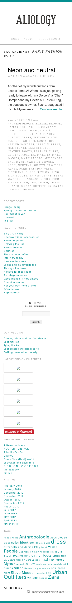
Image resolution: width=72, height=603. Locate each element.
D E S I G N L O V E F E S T (21, 466)
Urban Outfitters (36, 186)
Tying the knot (13, 345)
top (33, 182)
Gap (21, 551)
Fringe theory (12, 206)
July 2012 (10, 509)
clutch (14, 134)
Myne (20, 161)
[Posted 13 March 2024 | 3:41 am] (18, 411)
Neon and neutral (31, 69)
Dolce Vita (44, 542)
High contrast (12, 292)
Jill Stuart (17, 148)
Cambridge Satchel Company (32, 127)
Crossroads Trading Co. (42, 134)
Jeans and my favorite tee (20, 264)
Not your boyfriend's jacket (20, 285)
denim (34, 542)
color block (20, 542)
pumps (8, 568)
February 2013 (13, 485)
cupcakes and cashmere (19, 462)
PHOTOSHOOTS (50, 39)
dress (26, 137)
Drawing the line (14, 243)
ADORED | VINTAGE (16, 448)
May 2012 (10, 516)
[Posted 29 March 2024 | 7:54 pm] (18, 389)
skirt (7, 573)
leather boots (20, 151)
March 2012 (11, 523)
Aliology (13, 588)
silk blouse (17, 175)
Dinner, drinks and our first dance (25, 338)
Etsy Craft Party (13, 233)
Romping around (14, 282)
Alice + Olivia (11, 537)
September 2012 (14, 503)
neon (12, 165)
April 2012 (10, 520)
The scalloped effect (16, 254)
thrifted (52, 179)
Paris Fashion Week (35, 168)
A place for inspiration (18, 271)
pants (12, 168)
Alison (16, 76)
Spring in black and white (20, 210)
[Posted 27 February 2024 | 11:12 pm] (18, 422)
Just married (11, 341)
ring (55, 172)
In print (8, 220)
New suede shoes (15, 261)
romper (37, 568)
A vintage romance (15, 275)
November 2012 (14, 496)
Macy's (11, 559)
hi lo (54, 551)
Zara (57, 186)
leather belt (39, 148)
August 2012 (12, 506)
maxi (44, 559)
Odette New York (48, 165)
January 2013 (12, 489)
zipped (8, 473)
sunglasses (32, 179)
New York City (22, 564)
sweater (41, 573)
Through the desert (16, 268)
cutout (14, 137)
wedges (43, 577)
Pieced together (14, 240)
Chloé (45, 130)
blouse (55, 123)
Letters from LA (21, 155)
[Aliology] (36, 20)
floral (44, 547)
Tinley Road (18, 182)
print (65, 564)
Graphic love (12, 289)
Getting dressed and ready (20, 352)
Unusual (9, 217)
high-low (29, 551)
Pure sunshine (13, 247)
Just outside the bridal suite (21, 348)
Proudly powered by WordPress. (47, 591)
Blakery (8, 455)
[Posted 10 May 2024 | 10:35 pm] (18, 367)
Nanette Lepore (40, 161)
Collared (9, 250)
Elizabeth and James (18, 547)
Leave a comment (22, 189)
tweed (43, 182)
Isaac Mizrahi (48, 144)
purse (30, 172)
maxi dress (56, 559)
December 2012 (14, 492)
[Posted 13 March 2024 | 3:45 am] (18, 400)
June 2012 (10, 513)
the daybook (11, 469)
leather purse (46, 151)
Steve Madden (23, 572)
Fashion (23, 120)
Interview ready (13, 257)
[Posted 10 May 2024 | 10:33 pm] (18, 378)
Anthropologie (20, 123)
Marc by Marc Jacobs (28, 559)
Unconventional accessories (21, 237)
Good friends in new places (21, 278)
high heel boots (33, 141)
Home (15, 39)
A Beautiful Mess (14, 445)
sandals (46, 568)
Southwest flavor (14, 213)
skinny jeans (41, 175)
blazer (41, 123)
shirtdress (58, 568)
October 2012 (12, 499)
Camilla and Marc (23, 130)
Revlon (43, 172)
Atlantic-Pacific (13, 452)
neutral (25, 165)
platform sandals (52, 564)
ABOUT (29, 39)
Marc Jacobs (32, 158)
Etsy (37, 547)
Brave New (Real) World (19, 459)
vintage (32, 577)
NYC (33, 564)
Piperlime (16, 172)
